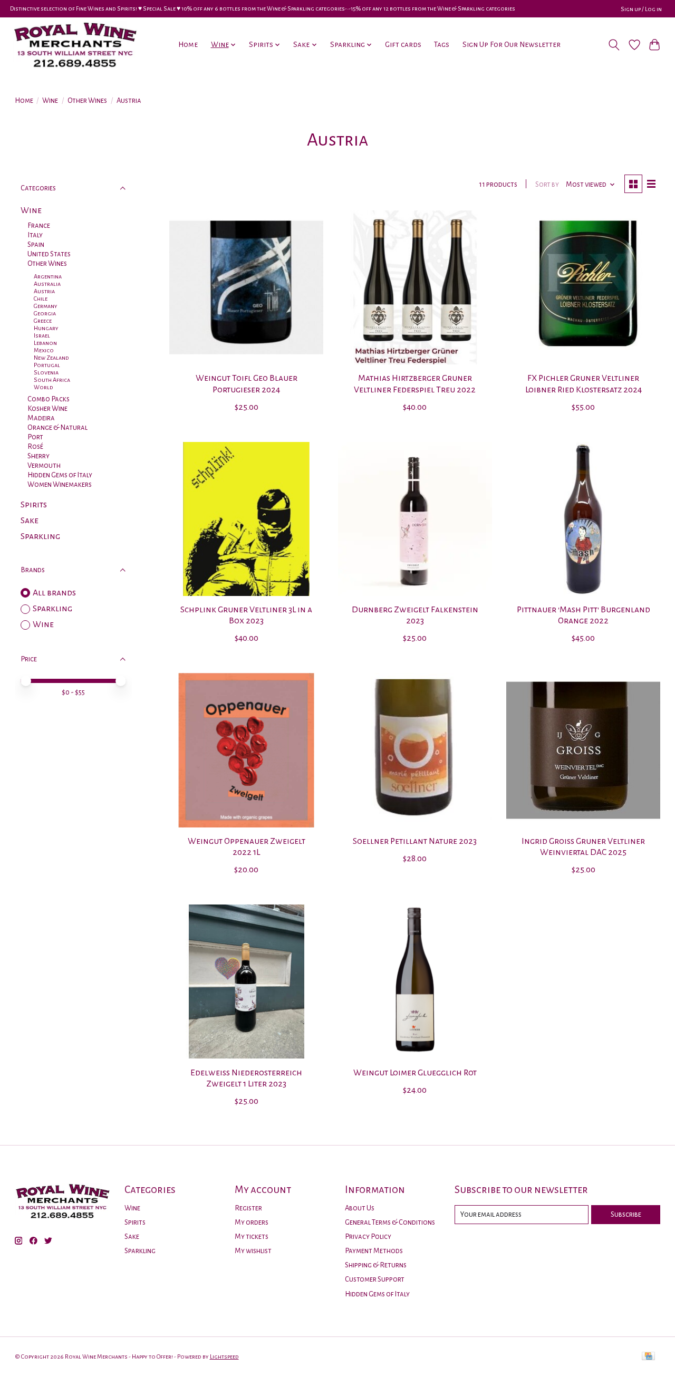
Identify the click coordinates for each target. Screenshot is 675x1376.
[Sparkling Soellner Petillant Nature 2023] (415, 750)
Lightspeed (224, 1356)
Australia (47, 284)
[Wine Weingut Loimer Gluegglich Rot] (415, 981)
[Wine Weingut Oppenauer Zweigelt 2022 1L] (246, 750)
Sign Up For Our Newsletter (511, 45)
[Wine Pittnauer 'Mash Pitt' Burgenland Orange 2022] (583, 519)
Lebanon (45, 343)
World (43, 387)
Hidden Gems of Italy (59, 475)
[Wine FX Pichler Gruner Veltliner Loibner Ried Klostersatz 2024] (583, 287)
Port (35, 437)
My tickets (251, 1236)
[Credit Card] (648, 1357)
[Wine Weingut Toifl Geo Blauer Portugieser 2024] (246, 287)
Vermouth (44, 465)
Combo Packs (48, 399)
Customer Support (374, 1279)
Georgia (45, 313)
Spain (35, 244)
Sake (29, 520)
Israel (42, 335)
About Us (359, 1208)
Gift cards (403, 45)
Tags (441, 45)
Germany (45, 306)
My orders (251, 1222)
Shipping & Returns (376, 1265)
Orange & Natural (57, 427)
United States (49, 254)
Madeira (41, 418)
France (38, 225)
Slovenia (46, 372)
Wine (50, 100)
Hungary (46, 328)
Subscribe (626, 1214)
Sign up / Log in (641, 9)
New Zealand (51, 357)
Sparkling (40, 536)
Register (248, 1208)
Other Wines (87, 100)
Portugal (47, 365)
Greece (43, 320)
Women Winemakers (59, 484)
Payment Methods (374, 1251)
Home (188, 45)
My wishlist (253, 1251)
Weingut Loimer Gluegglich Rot (415, 1072)
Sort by (547, 184)
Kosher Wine (47, 408)
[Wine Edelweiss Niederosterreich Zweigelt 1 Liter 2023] (246, 981)
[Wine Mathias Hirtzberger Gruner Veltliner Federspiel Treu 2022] (415, 287)
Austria (44, 291)
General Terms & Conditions (390, 1222)
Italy (35, 235)
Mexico (44, 350)
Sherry (38, 456)
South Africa (52, 380)
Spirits (34, 504)
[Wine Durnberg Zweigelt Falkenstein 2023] (415, 519)
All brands (54, 593)
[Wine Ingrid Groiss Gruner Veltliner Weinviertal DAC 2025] (583, 750)
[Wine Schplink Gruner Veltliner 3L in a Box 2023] (246, 519)
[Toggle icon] (613, 44)
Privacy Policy (368, 1236)
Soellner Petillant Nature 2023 (415, 841)
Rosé (35, 446)
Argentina (48, 276)
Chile (40, 298)
